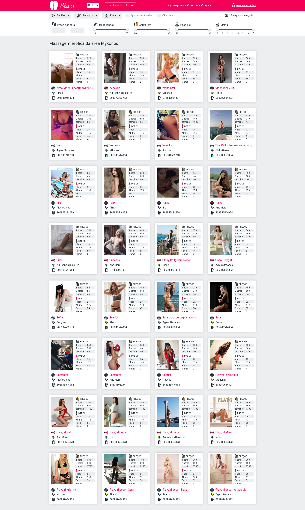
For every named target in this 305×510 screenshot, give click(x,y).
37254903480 (170, 97)
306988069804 (65, 97)
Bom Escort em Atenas (120, 5)
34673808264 (117, 384)
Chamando (168, 15)
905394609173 (65, 327)
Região (60, 15)
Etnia (112, 15)
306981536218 (171, 155)
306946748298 (65, 155)
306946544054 (118, 155)
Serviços (87, 15)
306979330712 (118, 97)
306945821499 (65, 212)
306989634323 (224, 97)
